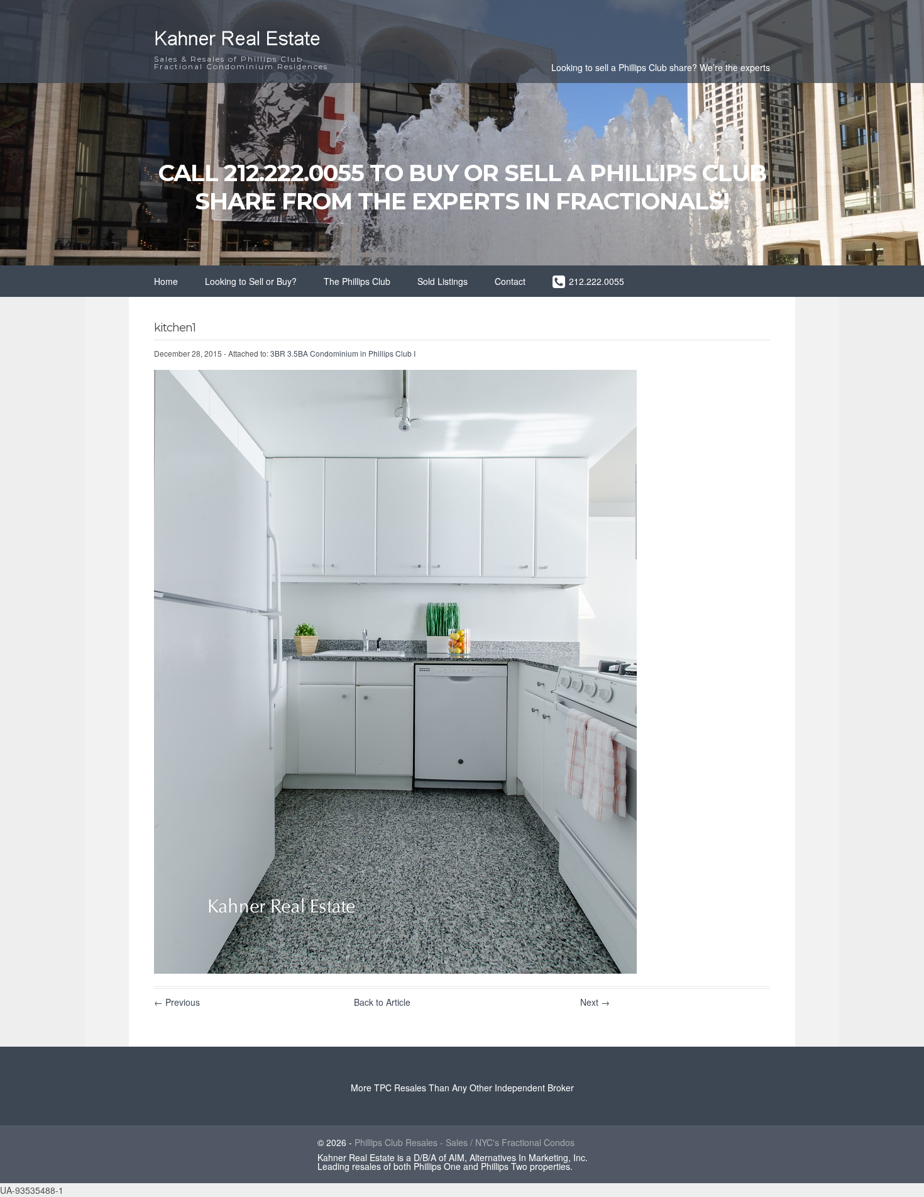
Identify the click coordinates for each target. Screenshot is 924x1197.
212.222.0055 (596, 281)
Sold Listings (442, 281)
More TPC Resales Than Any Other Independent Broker (462, 1087)
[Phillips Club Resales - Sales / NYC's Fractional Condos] (248, 48)
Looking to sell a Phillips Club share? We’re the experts (660, 67)
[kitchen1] (395, 970)
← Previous (177, 1002)
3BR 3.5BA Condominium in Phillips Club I (342, 353)
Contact (510, 281)
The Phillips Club (357, 281)
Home (166, 281)
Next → (595, 1002)
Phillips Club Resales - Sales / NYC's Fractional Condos (465, 1142)
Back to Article (382, 1002)
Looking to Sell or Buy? (251, 281)
